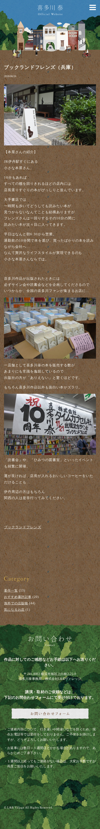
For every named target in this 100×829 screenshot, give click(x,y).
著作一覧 (11, 590)
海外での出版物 (16, 603)
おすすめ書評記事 (17, 597)
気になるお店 (14, 610)
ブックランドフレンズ (22, 527)
